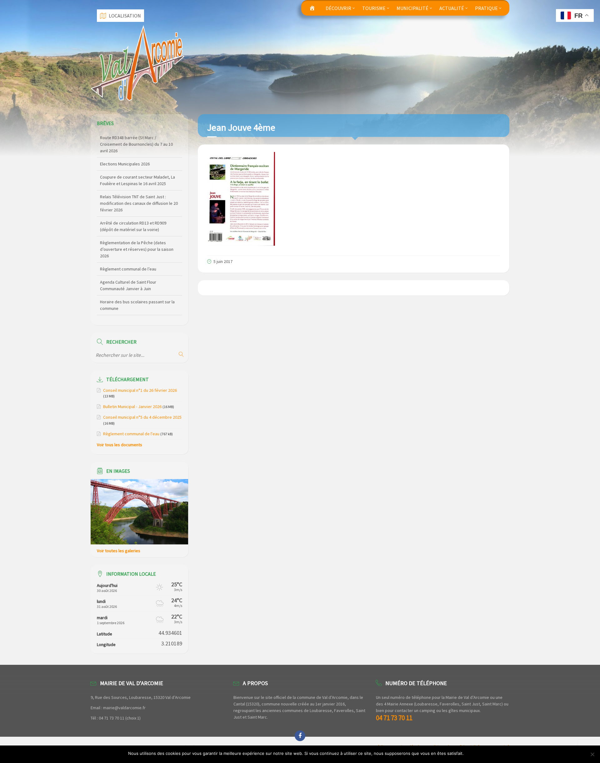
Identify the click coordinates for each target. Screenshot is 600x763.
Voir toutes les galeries (118, 550)
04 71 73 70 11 (394, 718)
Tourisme (374, 8)
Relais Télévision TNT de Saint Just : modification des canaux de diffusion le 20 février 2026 (139, 177)
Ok (469, 753)
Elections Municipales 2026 (125, 137)
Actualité (451, 8)
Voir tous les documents (119, 444)
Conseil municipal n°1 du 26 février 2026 (140, 390)
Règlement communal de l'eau (131, 434)
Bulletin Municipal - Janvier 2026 (132, 406)
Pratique (486, 8)
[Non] (592, 754)
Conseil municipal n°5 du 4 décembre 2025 (142, 417)
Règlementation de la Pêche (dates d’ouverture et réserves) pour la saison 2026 (136, 223)
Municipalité (412, 8)
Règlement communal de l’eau (128, 242)
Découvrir (338, 8)
